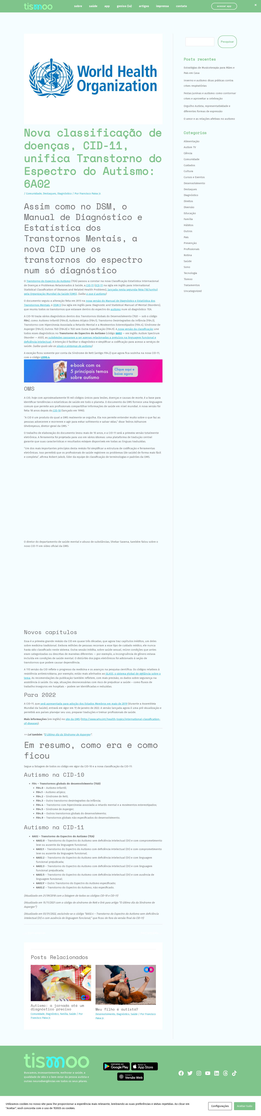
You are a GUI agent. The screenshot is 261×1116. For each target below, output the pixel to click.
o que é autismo (96, 293)
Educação (190, 213)
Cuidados (189, 165)
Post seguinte (151, 933)
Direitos (188, 201)
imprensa (162, 6)
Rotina (188, 255)
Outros (188, 231)
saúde (93, 6)
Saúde (72, 1013)
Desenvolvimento (105, 1014)
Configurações (220, 1106)
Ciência (188, 153)
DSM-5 (57, 305)
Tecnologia (190, 273)
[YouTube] (207, 1073)
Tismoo (188, 279)
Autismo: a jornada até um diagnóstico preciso (57, 1007)
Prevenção (190, 243)
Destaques (49, 193)
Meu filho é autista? (117, 1009)
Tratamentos (192, 285)
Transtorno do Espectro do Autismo (48, 281)
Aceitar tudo (244, 1106)
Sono (187, 267)
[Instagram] (199, 1073)
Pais (186, 237)
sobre (78, 6)
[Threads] (225, 1073)
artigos (144, 6)
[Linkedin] (216, 1073)
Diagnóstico (64, 193)
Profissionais (191, 249)
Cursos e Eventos (194, 177)
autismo (116, 309)
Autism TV (190, 147)
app (107, 6)
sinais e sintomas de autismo (74, 346)
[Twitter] (190, 1073)
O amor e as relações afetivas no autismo (209, 118)
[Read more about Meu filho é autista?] (126, 984)
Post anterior (34, 933)
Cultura (188, 171)
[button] (224, 6)
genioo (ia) (124, 6)
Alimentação (191, 141)
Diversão (189, 207)
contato (181, 6)
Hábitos (188, 225)
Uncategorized (193, 291)
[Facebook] (181, 1073)
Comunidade (34, 193)
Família (64, 1013)
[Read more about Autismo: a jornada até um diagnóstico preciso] (61, 982)
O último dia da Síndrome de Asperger (67, 734)
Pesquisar (227, 42)
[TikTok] (234, 1073)
